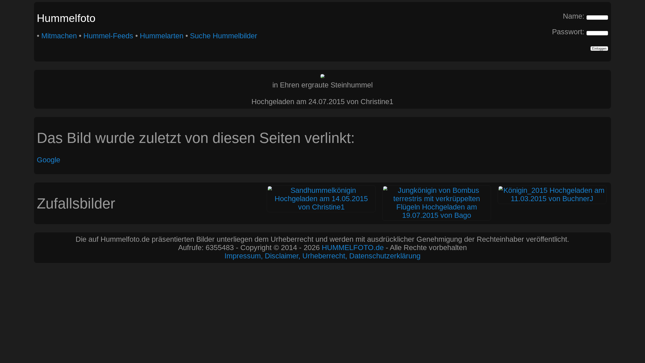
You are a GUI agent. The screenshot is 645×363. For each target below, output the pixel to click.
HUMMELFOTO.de (353, 248)
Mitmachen (59, 36)
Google (48, 160)
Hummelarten (161, 36)
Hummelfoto (66, 18)
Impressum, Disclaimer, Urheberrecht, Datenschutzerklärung (322, 256)
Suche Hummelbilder (223, 36)
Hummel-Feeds (108, 36)
